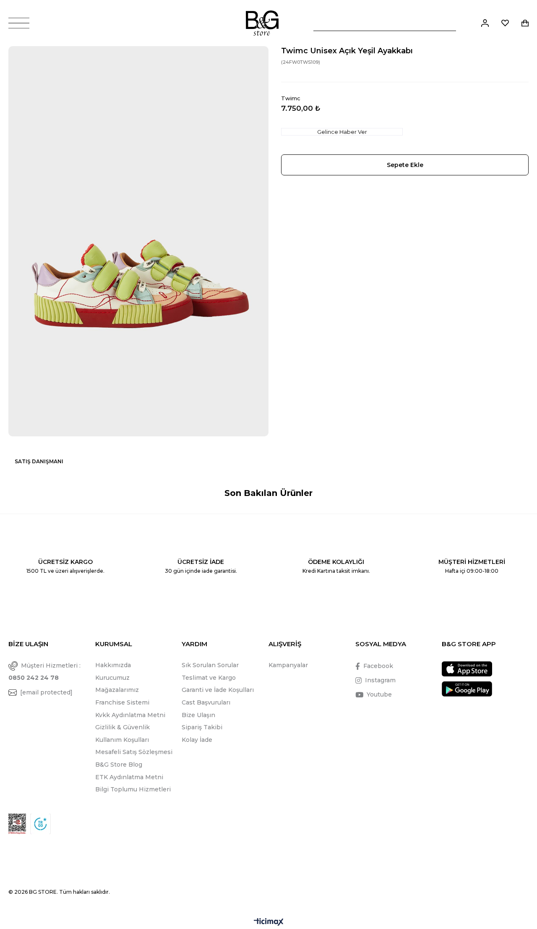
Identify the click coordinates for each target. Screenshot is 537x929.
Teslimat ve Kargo (209, 677)
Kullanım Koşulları (122, 740)
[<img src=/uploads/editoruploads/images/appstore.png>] (467, 669)
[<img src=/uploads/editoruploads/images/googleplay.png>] (467, 689)
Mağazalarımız (117, 690)
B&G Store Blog (118, 764)
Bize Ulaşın (198, 715)
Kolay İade (197, 740)
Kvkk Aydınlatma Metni (130, 715)
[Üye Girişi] (485, 23)
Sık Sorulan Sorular (210, 665)
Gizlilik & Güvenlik (122, 727)
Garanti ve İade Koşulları (218, 690)
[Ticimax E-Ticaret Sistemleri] (269, 922)
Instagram (380, 680)
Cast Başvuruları (206, 702)
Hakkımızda (113, 665)
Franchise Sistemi (122, 702)
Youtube (379, 694)
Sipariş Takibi (202, 727)
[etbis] (17, 824)
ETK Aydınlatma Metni (129, 777)
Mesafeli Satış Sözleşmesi (133, 752)
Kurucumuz (112, 677)
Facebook (378, 666)
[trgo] (40, 824)
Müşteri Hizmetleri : (44, 671)
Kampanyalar (288, 665)
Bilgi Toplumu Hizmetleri (133, 789)
